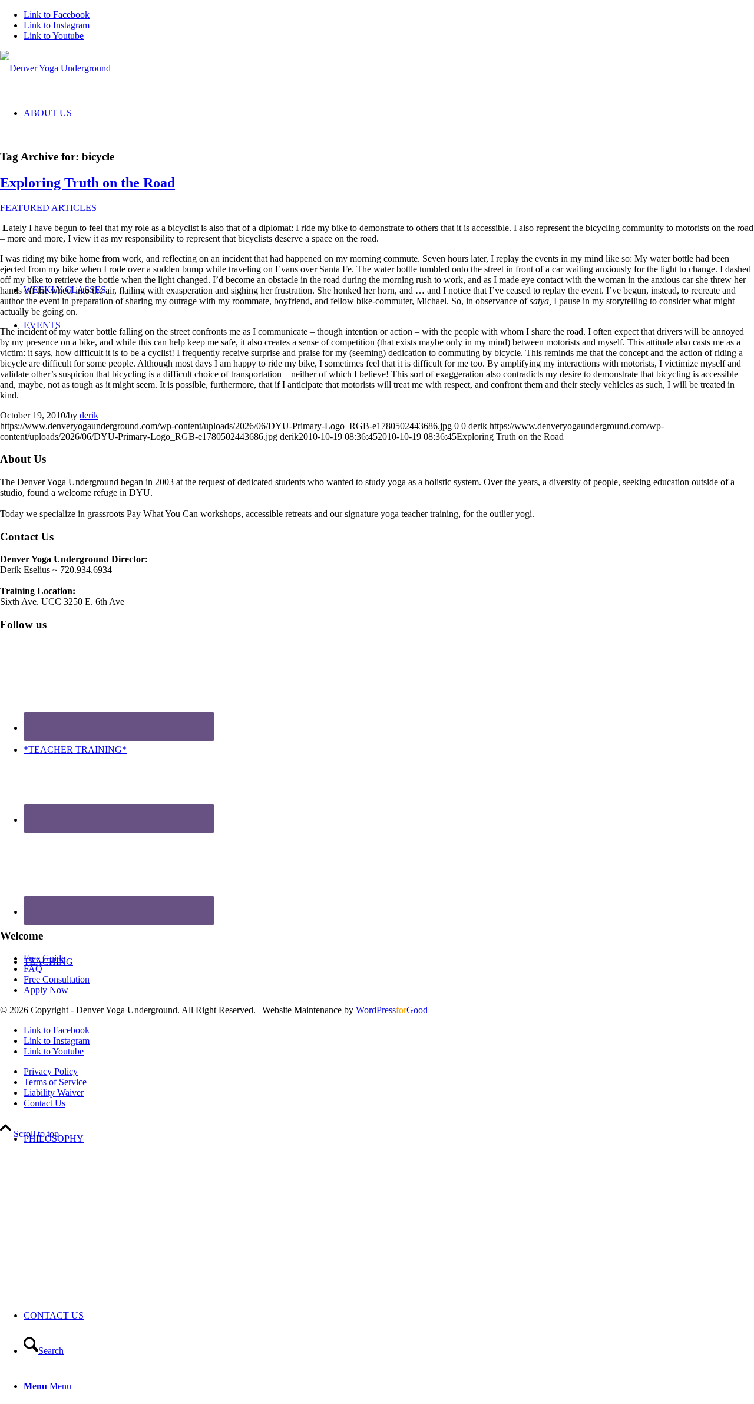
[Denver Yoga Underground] (55, 68)
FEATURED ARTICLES (48, 208)
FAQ (33, 969)
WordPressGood (392, 1010)
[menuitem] (389, 1209)
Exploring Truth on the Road (87, 182)
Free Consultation (57, 979)
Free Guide (44, 958)
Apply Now (46, 990)
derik (89, 415)
